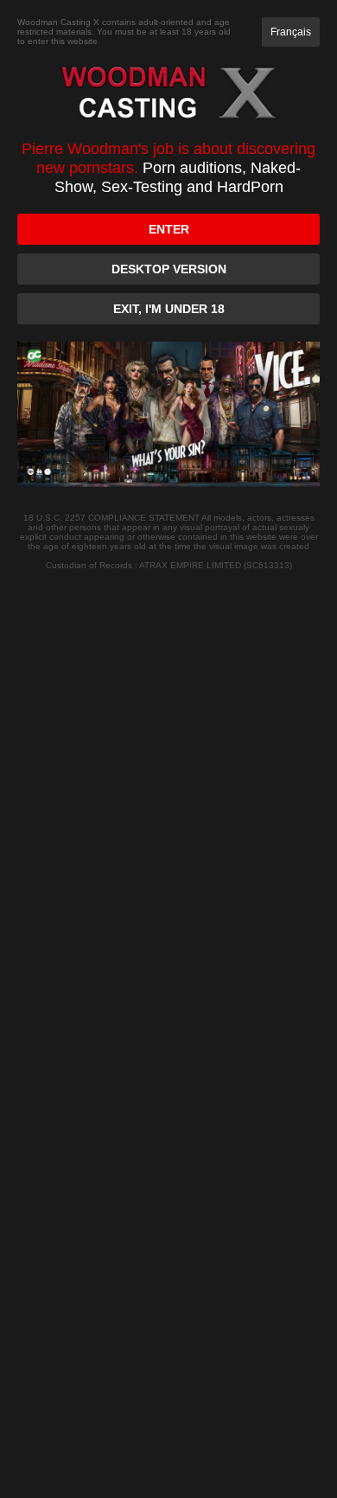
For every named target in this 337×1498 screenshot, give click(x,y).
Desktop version (168, 269)
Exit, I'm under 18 (169, 309)
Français (290, 32)
